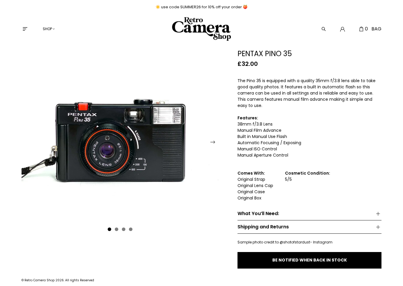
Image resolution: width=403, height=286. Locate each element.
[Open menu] (25, 28)
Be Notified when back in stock (309, 260)
